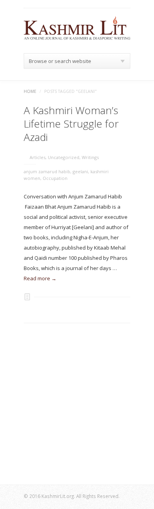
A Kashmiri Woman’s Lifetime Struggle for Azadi (71, 123)
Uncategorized (63, 157)
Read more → (40, 278)
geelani (80, 171)
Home (30, 91)
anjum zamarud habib (47, 171)
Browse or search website (60, 61)
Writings (90, 157)
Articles (37, 157)
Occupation (55, 178)
